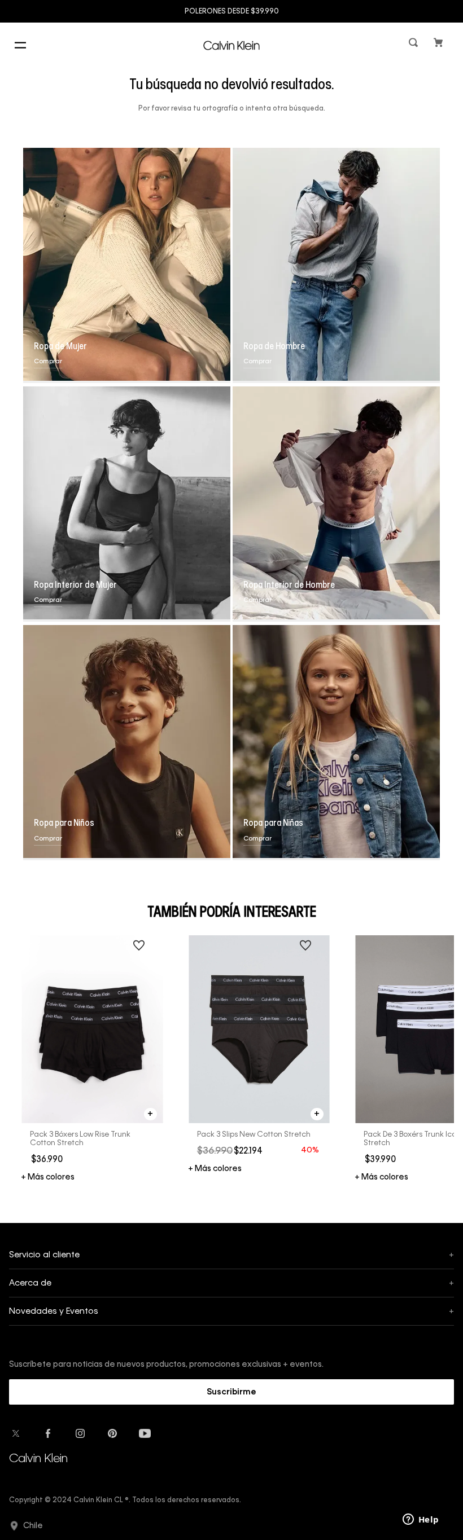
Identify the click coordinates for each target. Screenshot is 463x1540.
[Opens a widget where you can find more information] (421, 1520)
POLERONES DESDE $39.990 (232, 11)
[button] (414, 45)
